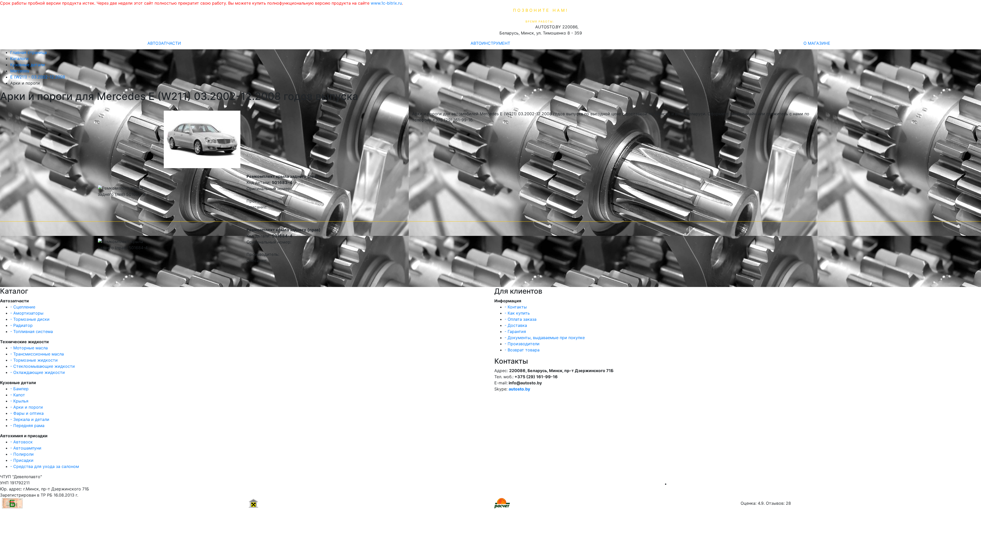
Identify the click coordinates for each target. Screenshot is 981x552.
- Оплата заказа (520, 319)
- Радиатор (21, 325)
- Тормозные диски (30, 319)
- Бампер (19, 388)
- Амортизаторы (26, 313)
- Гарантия (515, 331)
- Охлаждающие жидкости (37, 372)
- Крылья (19, 401)
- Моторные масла (29, 347)
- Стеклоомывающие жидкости (42, 366)
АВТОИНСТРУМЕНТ (490, 43)
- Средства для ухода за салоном (44, 466)
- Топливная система (31, 331)
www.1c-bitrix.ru (386, 3)
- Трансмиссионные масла (37, 353)
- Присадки (21, 460)
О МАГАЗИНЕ (816, 43)
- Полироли (22, 454)
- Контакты (516, 306)
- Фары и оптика (27, 413)
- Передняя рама (27, 425)
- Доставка (516, 325)
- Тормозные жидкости (34, 360)
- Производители (522, 343)
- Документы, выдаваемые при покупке (545, 337)
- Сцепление (22, 306)
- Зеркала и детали (29, 419)
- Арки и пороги (26, 407)
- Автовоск (21, 441)
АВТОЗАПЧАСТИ (164, 43)
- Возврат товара (522, 349)
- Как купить (517, 313)
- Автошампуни (25, 448)
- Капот (17, 394)
